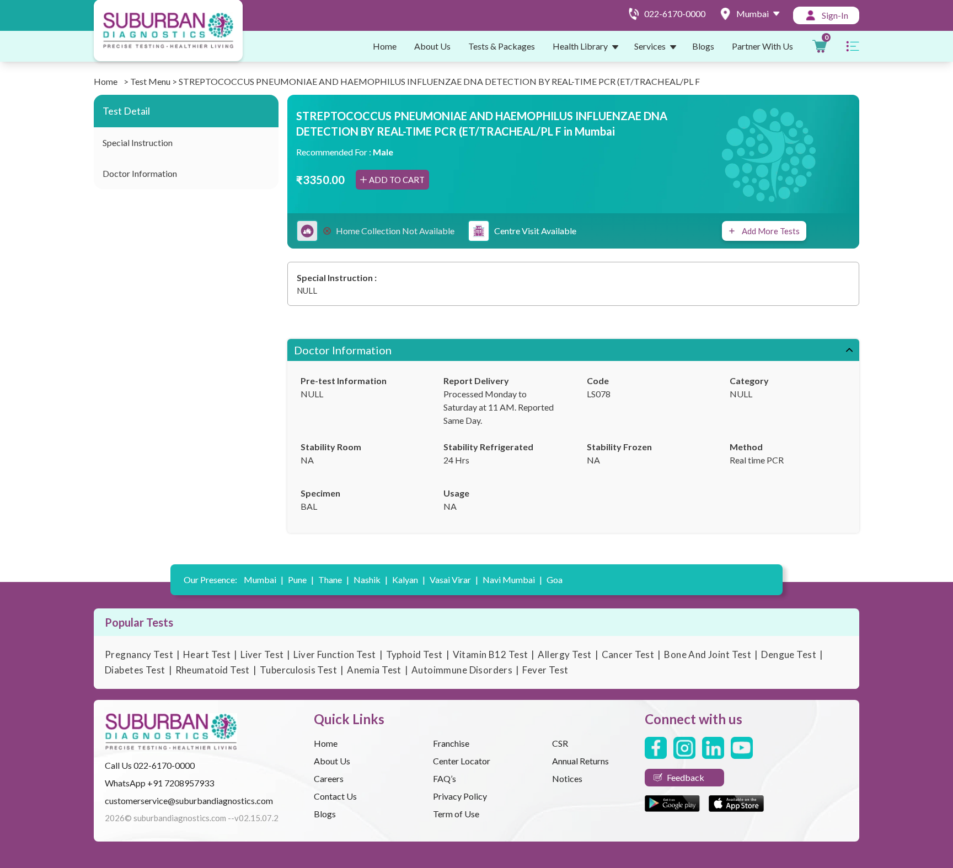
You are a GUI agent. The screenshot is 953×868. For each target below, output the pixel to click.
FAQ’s (444, 778)
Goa (555, 579)
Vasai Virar (454, 579)
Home (385, 46)
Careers (329, 778)
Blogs (703, 46)
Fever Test (545, 670)
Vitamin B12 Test (490, 654)
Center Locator (461, 761)
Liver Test (261, 654)
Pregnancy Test (139, 654)
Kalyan (408, 579)
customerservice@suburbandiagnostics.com (189, 800)
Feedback (685, 777)
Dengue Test (788, 654)
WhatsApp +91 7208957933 (159, 783)
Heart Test (207, 654)
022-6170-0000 (164, 765)
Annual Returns (580, 761)
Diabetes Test (135, 670)
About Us (432, 46)
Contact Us (335, 796)
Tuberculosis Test (298, 670)
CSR (560, 743)
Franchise (451, 743)
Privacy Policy (460, 796)
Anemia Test (374, 670)
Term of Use (456, 813)
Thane (333, 579)
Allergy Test (564, 654)
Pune (301, 579)
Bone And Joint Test (707, 654)
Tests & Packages (501, 46)
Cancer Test (628, 654)
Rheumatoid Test (212, 670)
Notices (567, 778)
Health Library (580, 46)
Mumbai (263, 579)
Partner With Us (762, 46)
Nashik (371, 579)
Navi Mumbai (512, 579)
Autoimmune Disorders (462, 670)
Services (650, 46)
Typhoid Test (414, 654)
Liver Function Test (334, 654)
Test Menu (150, 81)
